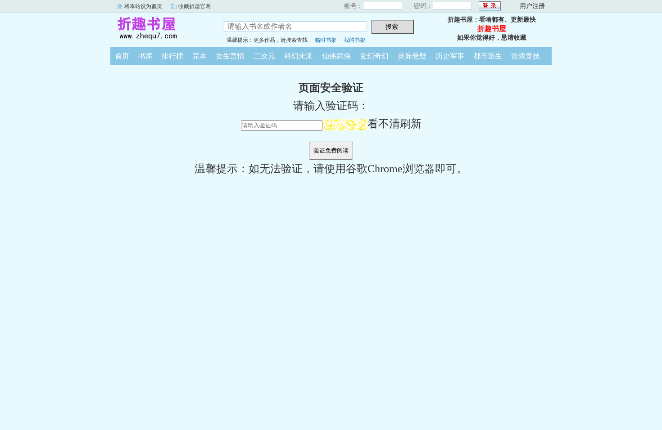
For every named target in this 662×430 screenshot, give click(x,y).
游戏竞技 (525, 56)
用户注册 (532, 6)
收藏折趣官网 (194, 6)
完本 (199, 56)
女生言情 (230, 56)
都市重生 (487, 56)
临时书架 (325, 40)
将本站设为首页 (143, 6)
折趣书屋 (159, 29)
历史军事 (449, 56)
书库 (145, 56)
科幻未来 (298, 56)
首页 (122, 56)
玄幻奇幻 (374, 56)
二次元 (264, 56)
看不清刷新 (394, 124)
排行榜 (172, 56)
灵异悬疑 (412, 56)
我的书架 (354, 40)
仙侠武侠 (336, 56)
